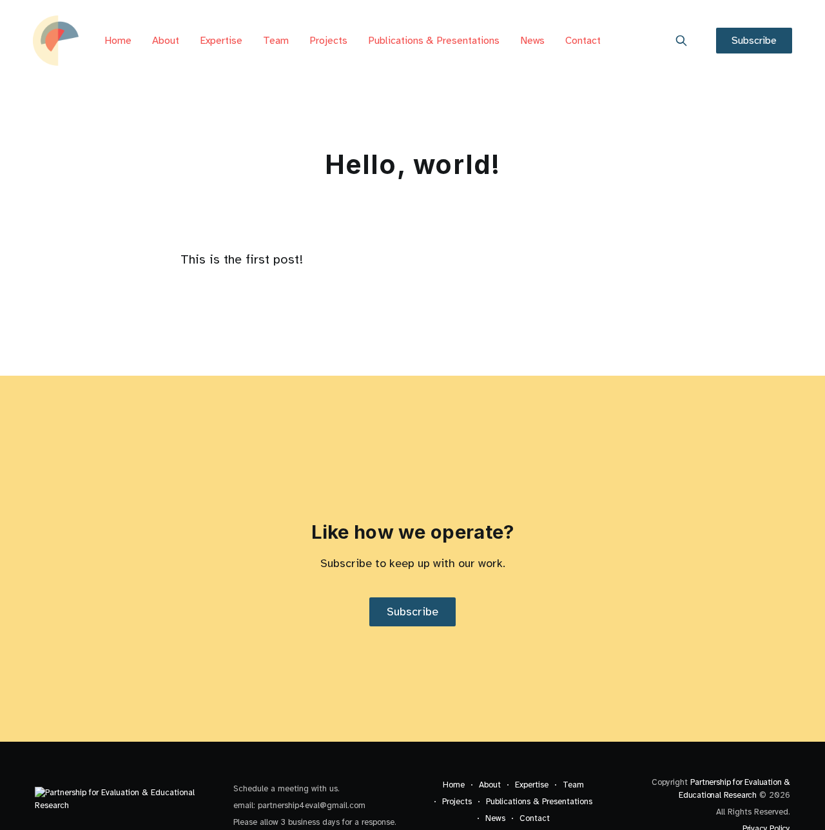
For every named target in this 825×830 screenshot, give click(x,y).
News (532, 40)
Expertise (221, 40)
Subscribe (754, 40)
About (165, 40)
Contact (583, 40)
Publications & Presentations (434, 40)
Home (117, 40)
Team (276, 40)
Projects (328, 40)
